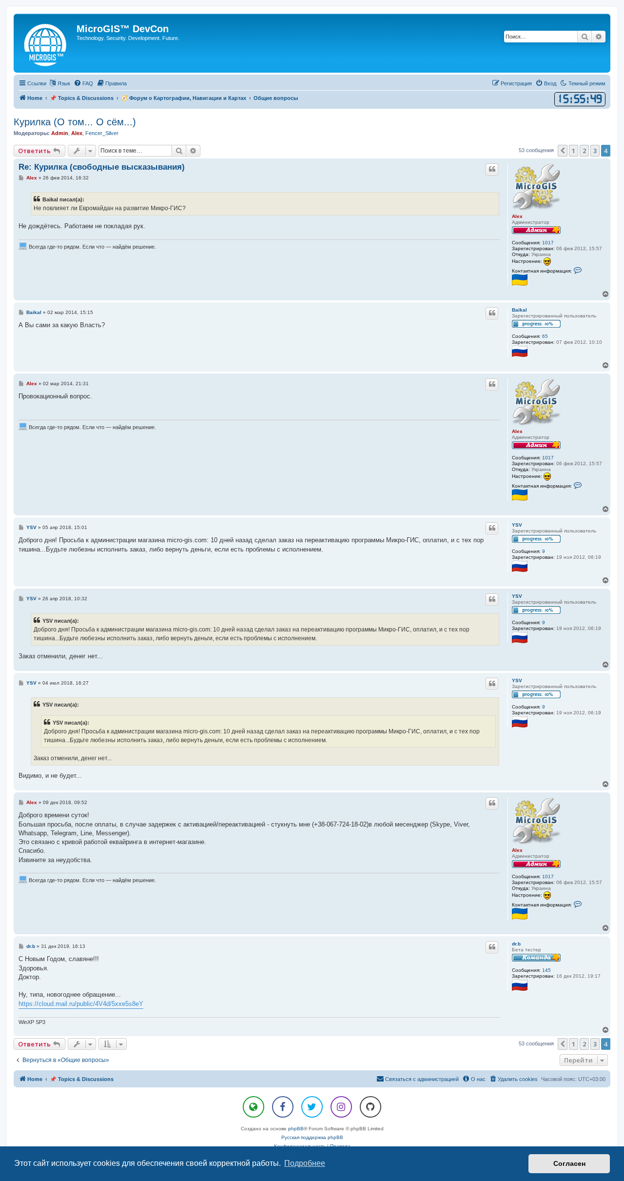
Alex (76, 133)
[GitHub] (370, 1107)
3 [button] (595, 150)
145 (546, 970)
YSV (517, 525)
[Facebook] (282, 1107)
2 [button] (584, 150)
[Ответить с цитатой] (492, 169)
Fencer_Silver (101, 133)
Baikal (519, 310)
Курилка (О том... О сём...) (75, 122)
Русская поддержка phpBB (312, 1137)
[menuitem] (83, 83)
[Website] (253, 1107)
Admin (59, 133)
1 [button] (573, 150)
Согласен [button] (569, 1163)
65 (545, 336)
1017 (548, 242)
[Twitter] (312, 1107)
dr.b (516, 943)
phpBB (296, 1128)
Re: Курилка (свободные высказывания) (102, 167)
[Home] (46, 43)
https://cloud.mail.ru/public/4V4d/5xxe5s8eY (81, 1003)
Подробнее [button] (304, 1163)
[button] (562, 151)
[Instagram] (341, 1107)
